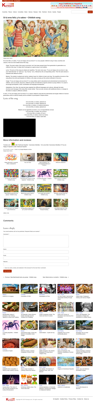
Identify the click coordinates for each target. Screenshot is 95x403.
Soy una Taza (27, 162)
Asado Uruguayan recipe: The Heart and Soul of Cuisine (47, 315)
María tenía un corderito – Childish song (60, 179)
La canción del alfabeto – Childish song (11, 179)
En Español (17, 0)
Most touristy (61, 330)
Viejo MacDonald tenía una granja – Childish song (11, 194)
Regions (59, 367)
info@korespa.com (8, 0)
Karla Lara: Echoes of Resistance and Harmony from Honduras (65, 316)
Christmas (26, 385)
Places (59, 385)
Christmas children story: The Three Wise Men (28, 387)
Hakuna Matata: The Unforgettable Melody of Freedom (44, 164)
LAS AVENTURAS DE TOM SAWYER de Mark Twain (60, 209)
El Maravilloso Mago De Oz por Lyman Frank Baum (27, 209)
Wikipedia (25, 149)
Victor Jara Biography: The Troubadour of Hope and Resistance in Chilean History (83, 316)
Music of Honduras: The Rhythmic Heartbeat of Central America (65, 352)
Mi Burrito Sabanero (61, 162)
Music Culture (64, 349)
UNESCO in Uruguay (8, 296)
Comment (6, 234)
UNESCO (4, 294)
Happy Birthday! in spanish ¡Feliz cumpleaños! (11, 163)
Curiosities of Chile (26, 296)
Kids (3, 330)
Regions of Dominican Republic (66, 369)
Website (5, 261)
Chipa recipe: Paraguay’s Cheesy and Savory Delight (83, 297)
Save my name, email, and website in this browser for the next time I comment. (25, 267)
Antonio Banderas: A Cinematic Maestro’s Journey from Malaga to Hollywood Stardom (47, 388)
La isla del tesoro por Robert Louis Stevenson (11, 209)
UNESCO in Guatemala (64, 387)
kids (8, 213)
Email (4, 255)
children (5, 213)
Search (90, 11)
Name (4, 249)
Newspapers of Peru (44, 296)
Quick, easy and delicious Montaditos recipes (82, 369)
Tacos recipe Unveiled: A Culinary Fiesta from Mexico (28, 369)
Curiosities (23, 294)
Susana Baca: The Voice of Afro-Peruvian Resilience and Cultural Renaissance (10, 388)
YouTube (30, 149)
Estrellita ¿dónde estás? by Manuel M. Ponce (60, 194)
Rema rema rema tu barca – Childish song (27, 194)
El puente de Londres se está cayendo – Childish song (28, 179)
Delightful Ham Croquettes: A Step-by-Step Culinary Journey (10, 369)
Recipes (77, 294)
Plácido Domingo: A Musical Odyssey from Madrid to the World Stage (83, 352)
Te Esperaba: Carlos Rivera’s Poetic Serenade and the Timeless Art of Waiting (28, 316)
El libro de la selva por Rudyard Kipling (44, 209)
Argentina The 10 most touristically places (63, 333)
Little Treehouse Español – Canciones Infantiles (27, 145)
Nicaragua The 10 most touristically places (82, 333)
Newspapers (42, 294)
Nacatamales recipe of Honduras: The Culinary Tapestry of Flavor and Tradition (11, 316)
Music (59, 294)
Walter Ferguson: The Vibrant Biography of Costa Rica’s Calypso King (46, 352)
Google (21, 149)
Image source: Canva (7, 58)
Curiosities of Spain (8, 350)
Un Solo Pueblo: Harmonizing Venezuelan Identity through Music (65, 298)
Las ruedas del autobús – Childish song (44, 194)
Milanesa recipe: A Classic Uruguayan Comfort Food (27, 351)
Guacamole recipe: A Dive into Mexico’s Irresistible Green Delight (29, 334)
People (62, 294)
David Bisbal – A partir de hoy (46, 332)
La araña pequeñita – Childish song (44, 179)
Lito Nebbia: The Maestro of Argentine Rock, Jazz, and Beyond (46, 370)
